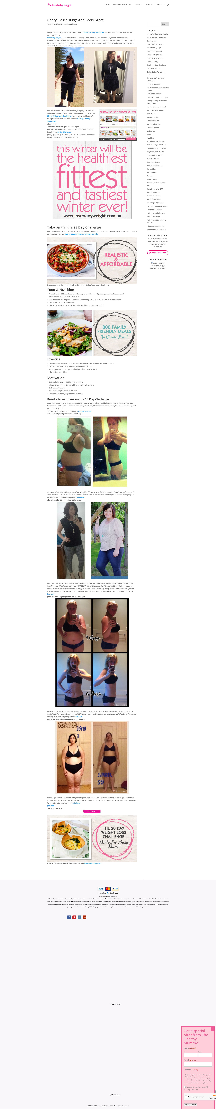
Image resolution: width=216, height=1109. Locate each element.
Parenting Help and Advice (157, 148)
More (159, 5)
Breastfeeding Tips (154, 48)
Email (190, 1060)
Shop (138, 5)
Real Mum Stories (153, 162)
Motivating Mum (153, 127)
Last (199, 1052)
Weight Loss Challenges (156, 213)
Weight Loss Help (153, 216)
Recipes (150, 176)
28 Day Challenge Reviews (156, 37)
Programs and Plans (122, 5)
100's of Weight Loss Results (57, 24)
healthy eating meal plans (94, 32)
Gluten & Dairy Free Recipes (157, 97)
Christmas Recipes (154, 68)
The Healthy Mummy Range (157, 206)
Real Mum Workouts (154, 165)
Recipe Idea (151, 169)
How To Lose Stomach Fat (156, 107)
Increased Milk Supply (155, 110)
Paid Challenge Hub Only (156, 145)
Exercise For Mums (154, 84)
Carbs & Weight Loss (154, 55)
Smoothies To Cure (154, 199)
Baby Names (151, 41)
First (185, 1052)
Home (107, 5)
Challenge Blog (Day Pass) (156, 65)
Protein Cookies (153, 158)
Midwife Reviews (153, 121)
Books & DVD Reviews (155, 44)
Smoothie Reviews (154, 196)
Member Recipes (153, 117)
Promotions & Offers (154, 155)
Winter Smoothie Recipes (156, 230)
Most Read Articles (154, 124)
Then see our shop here (92, 863)
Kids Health (151, 114)
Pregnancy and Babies (155, 152)
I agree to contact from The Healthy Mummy (196, 1088)
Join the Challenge (157, 252)
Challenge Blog (152, 61)
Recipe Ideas (151, 172)
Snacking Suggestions (155, 203)
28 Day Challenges (64, 132)
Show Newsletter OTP (155, 189)
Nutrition (150, 138)
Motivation (73, 24)
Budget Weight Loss (154, 51)
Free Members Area (154, 94)
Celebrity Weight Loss (155, 58)
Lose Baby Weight (54, 38)
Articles (148, 5)
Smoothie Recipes (153, 192)
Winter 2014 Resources (155, 226)
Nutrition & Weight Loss (156, 141)
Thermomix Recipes (154, 210)
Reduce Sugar (152, 179)
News (149, 134)
